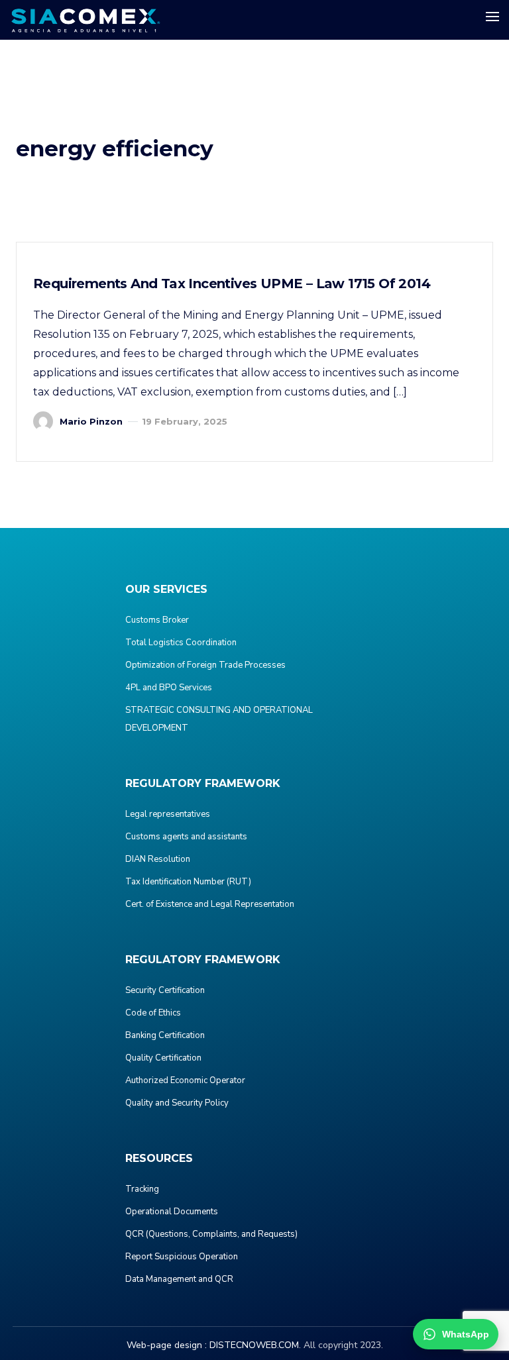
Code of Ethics (153, 1013)
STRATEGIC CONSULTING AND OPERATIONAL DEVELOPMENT (219, 719)
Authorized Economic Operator (185, 1080)
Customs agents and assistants (186, 837)
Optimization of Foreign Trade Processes (205, 665)
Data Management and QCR (179, 1279)
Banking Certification (165, 1035)
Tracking (142, 1189)
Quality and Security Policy (177, 1103)
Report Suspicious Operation (181, 1257)
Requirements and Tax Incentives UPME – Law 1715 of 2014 (231, 283)
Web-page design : (167, 1345)
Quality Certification (163, 1058)
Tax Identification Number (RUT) (188, 882)
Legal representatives (167, 814)
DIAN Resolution (157, 859)
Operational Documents (171, 1212)
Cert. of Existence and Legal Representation (209, 904)
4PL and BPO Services (168, 688)
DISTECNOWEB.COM (254, 1345)
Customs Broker (157, 620)
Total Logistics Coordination (181, 643)
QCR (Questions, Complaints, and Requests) (211, 1234)
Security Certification (165, 990)
